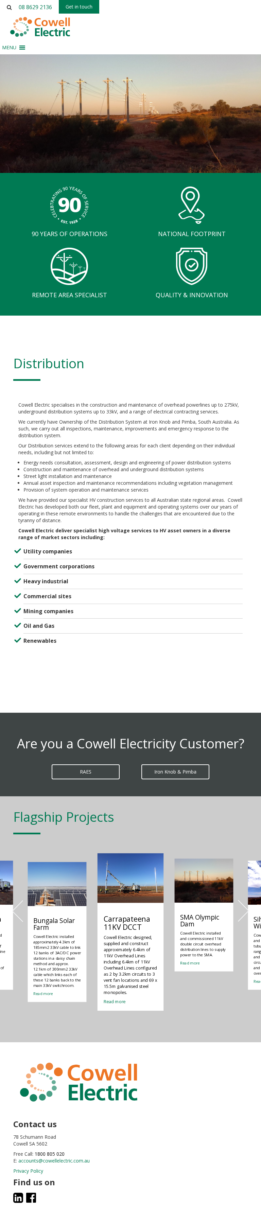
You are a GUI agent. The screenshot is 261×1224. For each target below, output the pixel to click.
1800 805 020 (50, 1154)
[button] (9, 47)
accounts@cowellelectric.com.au (54, 1160)
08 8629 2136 (35, 7)
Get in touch (79, 6)
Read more (43, 993)
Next (243, 911)
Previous (18, 911)
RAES (85, 771)
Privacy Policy (28, 1171)
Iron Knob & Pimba (175, 771)
